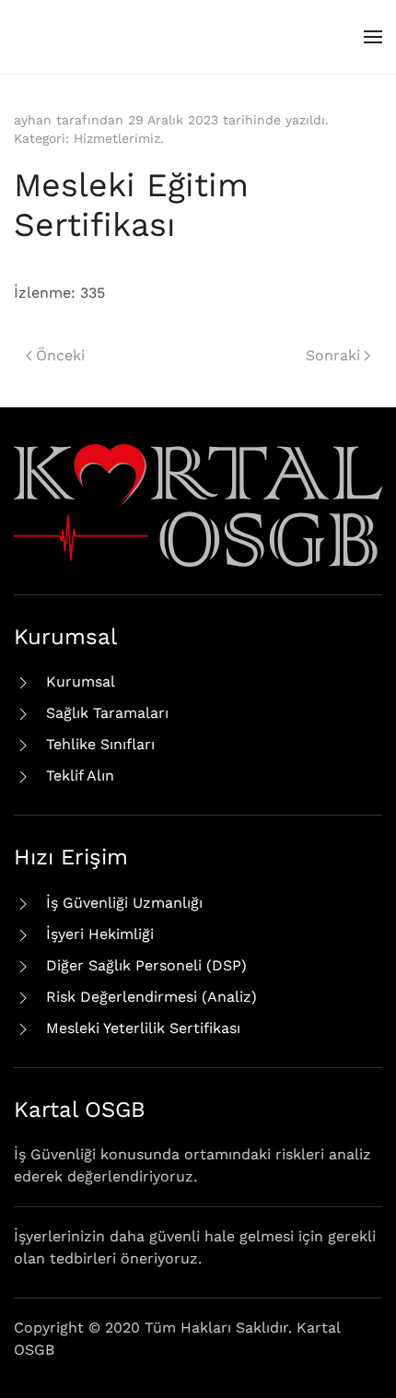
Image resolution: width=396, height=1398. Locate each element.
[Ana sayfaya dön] (83, 37)
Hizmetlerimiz (117, 138)
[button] (373, 37)
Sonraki (333, 355)
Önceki (60, 355)
